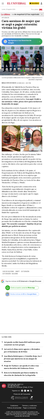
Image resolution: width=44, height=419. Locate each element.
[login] (41, 3)
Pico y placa (34, 9)
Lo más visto (6, 337)
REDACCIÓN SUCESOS (9, 83)
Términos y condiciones (29, 405)
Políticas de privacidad (14, 408)
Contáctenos (14, 405)
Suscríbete (35, 3)
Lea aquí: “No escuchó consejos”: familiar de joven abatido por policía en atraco (22, 223)
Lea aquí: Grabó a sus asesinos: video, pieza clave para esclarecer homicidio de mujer (22, 101)
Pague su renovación (29, 408)
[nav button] (3, 3)
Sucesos (5, 18)
